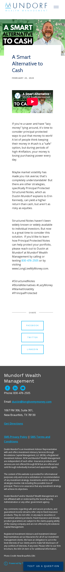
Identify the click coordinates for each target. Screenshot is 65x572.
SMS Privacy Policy (16, 437)
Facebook (32, 325)
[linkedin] (15, 388)
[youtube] (23, 388)
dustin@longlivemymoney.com (32, 401)
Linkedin (32, 349)
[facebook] (7, 388)
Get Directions (13, 423)
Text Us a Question (43, 566)
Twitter (32, 337)
